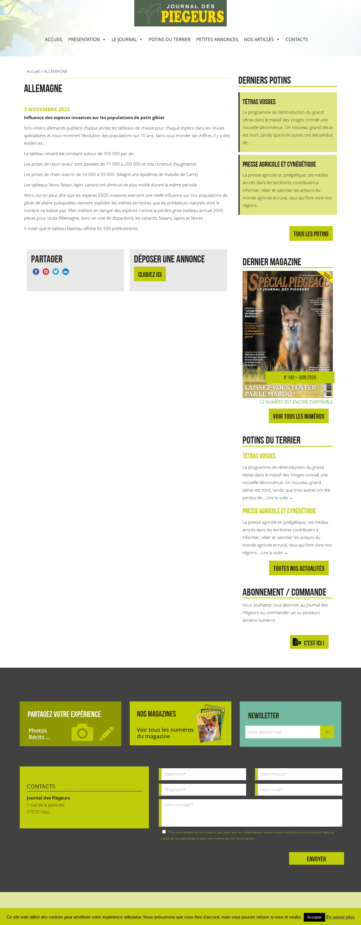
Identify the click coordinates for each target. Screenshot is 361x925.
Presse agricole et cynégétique (279, 511)
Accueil (54, 39)
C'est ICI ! (314, 643)
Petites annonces (217, 39)
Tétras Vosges (259, 456)
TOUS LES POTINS (311, 234)
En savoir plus (340, 917)
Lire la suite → (280, 497)
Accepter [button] (314, 917)
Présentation (84, 39)
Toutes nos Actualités (298, 568)
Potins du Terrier (170, 39)
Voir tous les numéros (298, 416)
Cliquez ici (150, 274)
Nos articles (259, 39)
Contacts (297, 39)
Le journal (124, 39)
